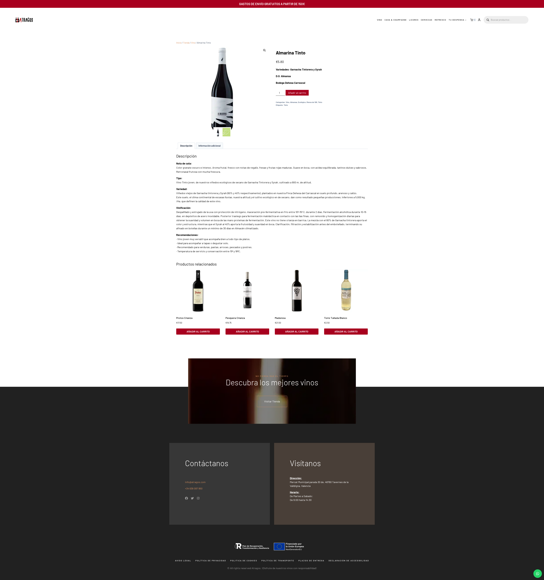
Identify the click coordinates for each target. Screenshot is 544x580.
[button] (264, 50)
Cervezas (426, 20)
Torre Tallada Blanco (335, 317)
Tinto (320, 102)
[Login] (479, 20)
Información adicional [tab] (209, 145)
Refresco (440, 20)
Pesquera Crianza (235, 317)
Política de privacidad (211, 560)
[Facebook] (186, 498)
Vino (379, 20)
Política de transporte (278, 560)
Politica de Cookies (243, 560)
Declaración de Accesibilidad (349, 560)
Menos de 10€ (312, 102)
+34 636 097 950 (194, 488)
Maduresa (280, 317)
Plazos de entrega (311, 560)
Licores (414, 20)
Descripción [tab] (186, 145)
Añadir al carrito (297, 92)
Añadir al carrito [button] (198, 331)
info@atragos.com (195, 482)
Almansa (293, 102)
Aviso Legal (183, 560)
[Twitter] (192, 498)
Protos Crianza (184, 317)
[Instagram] (198, 498)
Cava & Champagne (396, 20)
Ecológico (302, 102)
